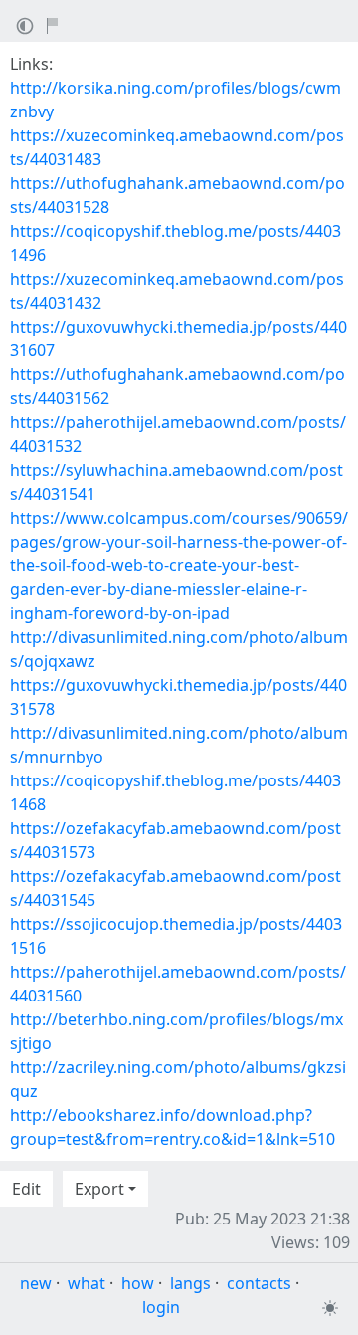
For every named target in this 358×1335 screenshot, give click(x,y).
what (86, 1283)
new (36, 1283)
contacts (259, 1283)
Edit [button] (26, 1189)
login (161, 1307)
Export (99, 1189)
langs (190, 1283)
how (137, 1283)
